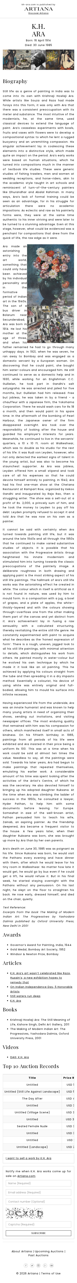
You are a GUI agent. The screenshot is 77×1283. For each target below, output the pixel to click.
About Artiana (22, 1251)
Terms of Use (51, 1273)
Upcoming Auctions (49, 1251)
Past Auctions (38, 1255)
